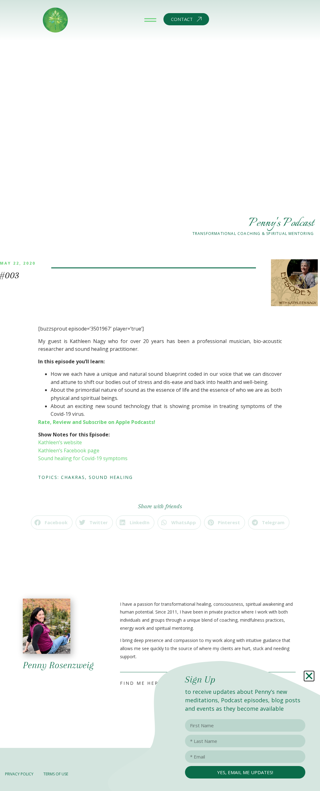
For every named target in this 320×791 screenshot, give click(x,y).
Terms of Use (55, 774)
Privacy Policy (19, 774)
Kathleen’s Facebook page (68, 450)
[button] (51, 522)
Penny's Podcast (281, 223)
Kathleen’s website (60, 442)
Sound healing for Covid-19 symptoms (83, 458)
